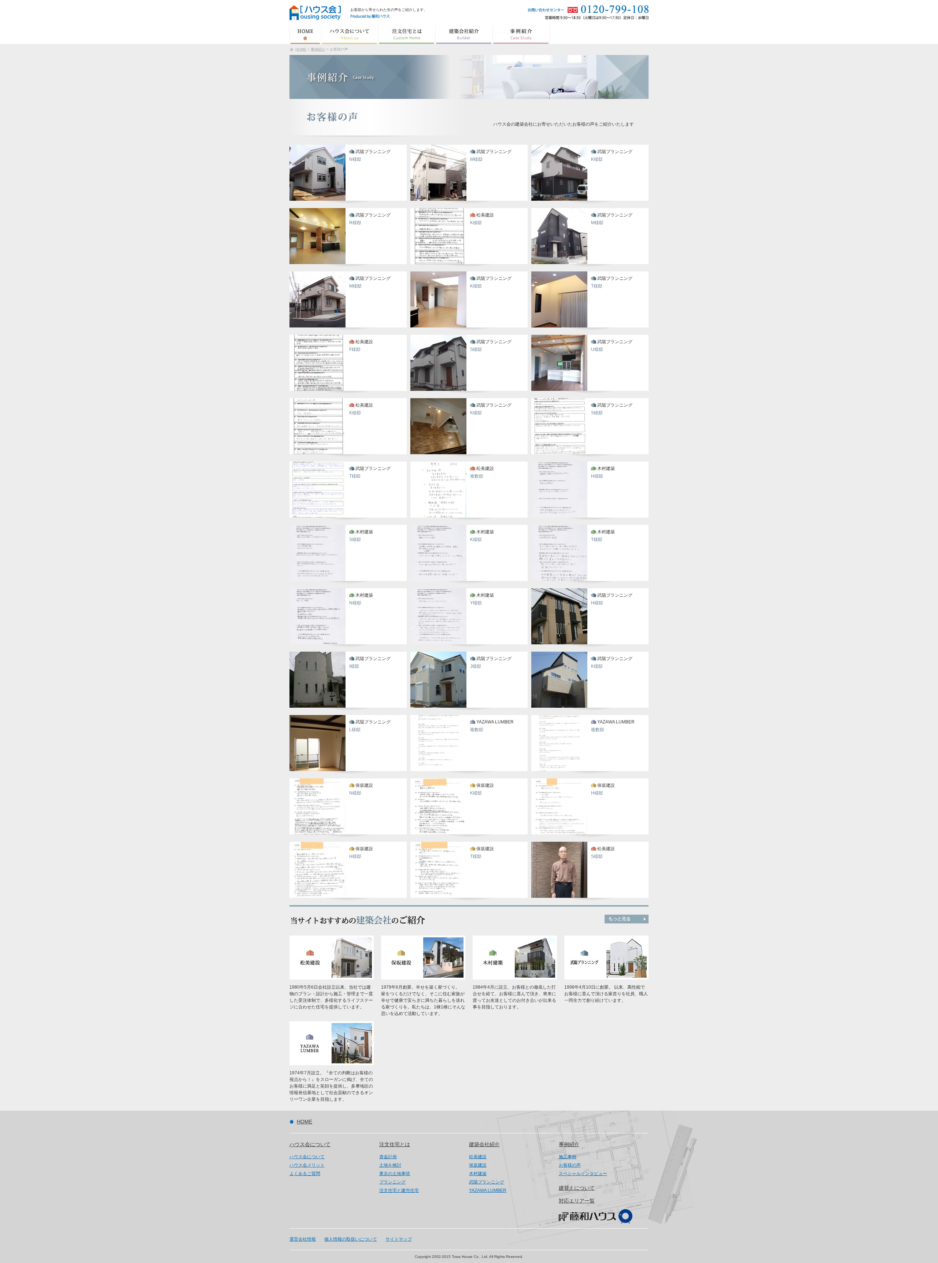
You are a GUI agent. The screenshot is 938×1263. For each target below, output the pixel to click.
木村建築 (478, 1173)
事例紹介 (521, 35)
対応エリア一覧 (577, 1201)
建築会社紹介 (464, 35)
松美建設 (478, 1156)
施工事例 (567, 1156)
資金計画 (388, 1156)
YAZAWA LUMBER (487, 1190)
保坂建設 (478, 1165)
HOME (305, 35)
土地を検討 (390, 1165)
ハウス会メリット (307, 1165)
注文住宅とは (407, 35)
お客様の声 (570, 1165)
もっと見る (627, 919)
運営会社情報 (302, 1239)
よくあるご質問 (304, 1173)
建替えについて (577, 1188)
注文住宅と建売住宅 (399, 1190)
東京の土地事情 (394, 1173)
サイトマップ (398, 1239)
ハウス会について (349, 35)
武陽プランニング (486, 1182)
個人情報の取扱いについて (350, 1239)
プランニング (392, 1182)
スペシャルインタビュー (583, 1173)
